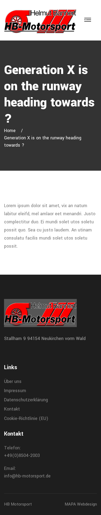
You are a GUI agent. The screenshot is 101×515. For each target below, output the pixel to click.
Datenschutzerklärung (26, 400)
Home (11, 130)
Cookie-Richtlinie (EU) (26, 418)
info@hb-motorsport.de (27, 476)
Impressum (15, 391)
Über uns (13, 381)
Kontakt (12, 409)
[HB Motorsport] (40, 20)
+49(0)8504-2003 (22, 455)
